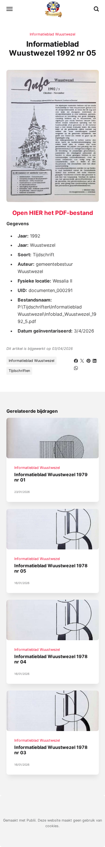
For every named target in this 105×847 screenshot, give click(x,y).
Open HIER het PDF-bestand (52, 212)
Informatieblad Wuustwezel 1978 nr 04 (51, 659)
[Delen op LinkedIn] (95, 360)
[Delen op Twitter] (82, 360)
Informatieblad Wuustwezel (52, 34)
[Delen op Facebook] (76, 360)
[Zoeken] (96, 9)
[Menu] (9, 9)
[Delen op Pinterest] (88, 360)
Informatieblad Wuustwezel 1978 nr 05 (51, 568)
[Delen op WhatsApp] (76, 367)
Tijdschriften (19, 371)
